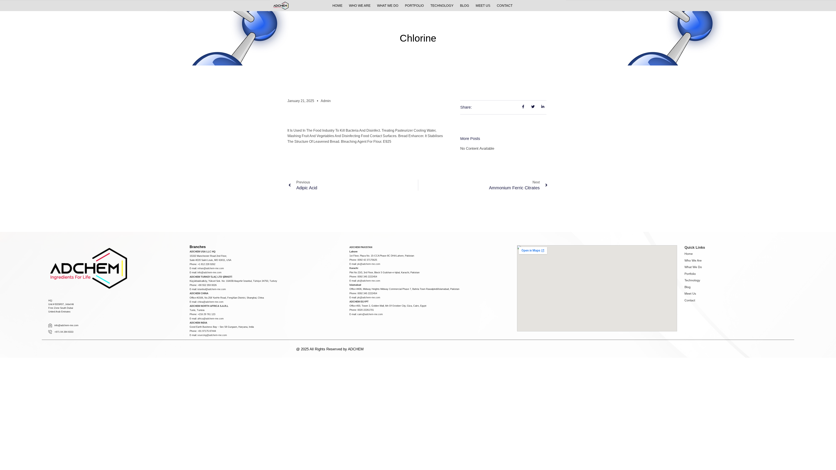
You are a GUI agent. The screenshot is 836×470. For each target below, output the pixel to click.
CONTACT (504, 5)
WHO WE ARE (360, 5)
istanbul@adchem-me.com (211, 289)
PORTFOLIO (414, 5)
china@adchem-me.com (210, 301)
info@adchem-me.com (209, 272)
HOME (337, 5)
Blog (687, 287)
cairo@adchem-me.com (370, 314)
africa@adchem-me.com (210, 318)
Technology (692, 280)
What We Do (693, 267)
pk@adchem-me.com (368, 264)
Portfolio (690, 273)
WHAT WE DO (387, 5)
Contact (689, 300)
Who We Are (693, 260)
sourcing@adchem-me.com (212, 335)
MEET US (483, 5)
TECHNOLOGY (441, 5)
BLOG (464, 5)
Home (688, 253)
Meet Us (690, 293)
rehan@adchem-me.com (210, 268)
